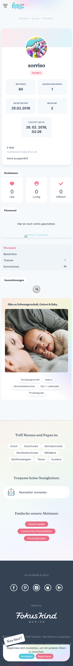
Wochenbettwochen (24, 386)
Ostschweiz (31, 446)
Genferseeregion (21, 459)
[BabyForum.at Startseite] (18, 6)
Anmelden (27, 656)
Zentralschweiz (53, 446)
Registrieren (45, 656)
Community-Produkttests (36, 531)
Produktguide (36, 393)
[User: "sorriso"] (36, 47)
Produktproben (36, 538)
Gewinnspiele (37, 524)
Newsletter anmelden (33, 492)
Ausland (56, 459)
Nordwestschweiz (27, 452)
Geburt (48, 379)
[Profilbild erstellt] (36, 291)
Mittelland (50, 452)
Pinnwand (10, 247)
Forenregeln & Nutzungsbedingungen (22, 644)
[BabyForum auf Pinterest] (25, 587)
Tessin (41, 459)
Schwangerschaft (30, 379)
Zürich (14, 446)
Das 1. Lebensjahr (50, 386)
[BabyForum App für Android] (59, 587)
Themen (35, 260)
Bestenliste (10, 254)
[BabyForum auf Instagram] (36, 587)
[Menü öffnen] (5, 5)
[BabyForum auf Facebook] (13, 587)
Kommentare (35, 266)
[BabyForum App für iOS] (47, 587)
